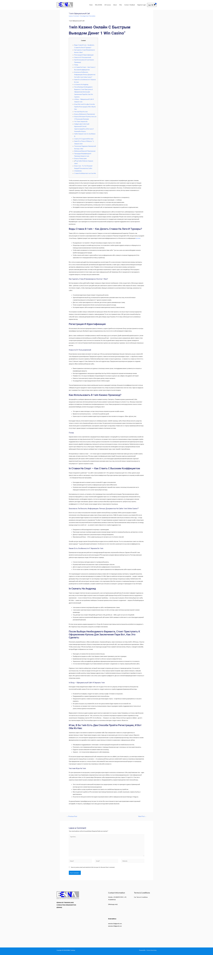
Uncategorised (84, 16)
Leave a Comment (74, 16)
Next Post (142, 816)
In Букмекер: (78, 171)
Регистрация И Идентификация (84, 55)
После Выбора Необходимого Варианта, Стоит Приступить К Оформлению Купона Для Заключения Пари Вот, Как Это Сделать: (83, 92)
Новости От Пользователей (82, 57)
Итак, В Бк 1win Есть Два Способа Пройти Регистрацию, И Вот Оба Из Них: (85, 106)
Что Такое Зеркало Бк (80, 121)
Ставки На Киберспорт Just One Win (85, 173)
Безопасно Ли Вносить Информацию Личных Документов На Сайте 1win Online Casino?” (84, 74)
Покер (76, 65)
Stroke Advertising (151, 950)
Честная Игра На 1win (81, 111)
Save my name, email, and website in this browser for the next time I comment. (93, 867)
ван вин (138, 238)
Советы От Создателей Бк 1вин (83, 139)
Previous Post (72, 816)
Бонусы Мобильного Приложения (84, 114)
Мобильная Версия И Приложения (84, 151)
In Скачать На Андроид (81, 84)
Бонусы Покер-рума (80, 158)
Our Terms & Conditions (141, 897)
